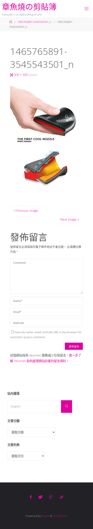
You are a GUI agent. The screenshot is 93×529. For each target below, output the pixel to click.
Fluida (45, 516)
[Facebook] (30, 497)
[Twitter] (40, 497)
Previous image (27, 211)
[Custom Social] (61, 497)
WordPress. (60, 516)
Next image (68, 219)
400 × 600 (21, 75)
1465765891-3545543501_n (34, 22)
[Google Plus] (51, 497)
